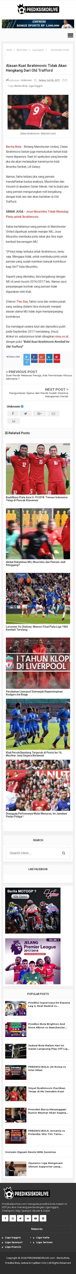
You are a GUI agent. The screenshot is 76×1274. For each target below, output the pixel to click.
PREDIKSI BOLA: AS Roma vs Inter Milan (47, 1068)
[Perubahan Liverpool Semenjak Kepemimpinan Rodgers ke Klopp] (38, 663)
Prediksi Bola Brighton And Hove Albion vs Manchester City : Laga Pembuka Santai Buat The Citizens (46, 1025)
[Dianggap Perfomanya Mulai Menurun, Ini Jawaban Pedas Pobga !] (38, 785)
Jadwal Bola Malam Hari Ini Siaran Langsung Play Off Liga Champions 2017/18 (48, 1047)
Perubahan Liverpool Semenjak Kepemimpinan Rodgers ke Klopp (34, 693)
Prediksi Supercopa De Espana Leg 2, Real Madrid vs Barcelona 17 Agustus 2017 (49, 1004)
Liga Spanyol (13, 1242)
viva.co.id (61, 336)
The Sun (22, 301)
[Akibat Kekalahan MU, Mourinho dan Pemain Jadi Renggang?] (38, 533)
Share (34, 359)
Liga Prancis (13, 1246)
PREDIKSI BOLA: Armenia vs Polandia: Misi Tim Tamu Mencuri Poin (46, 1132)
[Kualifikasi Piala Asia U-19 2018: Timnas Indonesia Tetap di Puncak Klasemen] (38, 468)
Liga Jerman (44, 1242)
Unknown (13, 406)
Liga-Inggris (35, 86)
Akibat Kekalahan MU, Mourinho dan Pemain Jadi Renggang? (35, 563)
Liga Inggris (13, 1237)
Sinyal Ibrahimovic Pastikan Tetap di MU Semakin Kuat (46, 1090)
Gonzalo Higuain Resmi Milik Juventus (30, 1152)
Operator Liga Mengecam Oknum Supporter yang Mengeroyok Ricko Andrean (47, 1165)
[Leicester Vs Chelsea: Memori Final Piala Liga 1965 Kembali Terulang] (38, 598)
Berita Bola (13, 146)
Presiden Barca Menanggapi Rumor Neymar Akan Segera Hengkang (47, 1111)
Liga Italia (42, 1237)
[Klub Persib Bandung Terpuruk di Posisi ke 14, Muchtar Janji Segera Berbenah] (38, 724)
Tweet (26, 360)
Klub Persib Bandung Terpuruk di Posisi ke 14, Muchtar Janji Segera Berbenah (34, 754)
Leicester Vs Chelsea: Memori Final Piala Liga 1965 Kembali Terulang (37, 628)
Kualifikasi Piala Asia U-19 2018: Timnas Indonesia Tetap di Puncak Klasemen (37, 499)
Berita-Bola (21, 86)
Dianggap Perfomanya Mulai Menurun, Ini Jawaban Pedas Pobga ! (36, 815)
